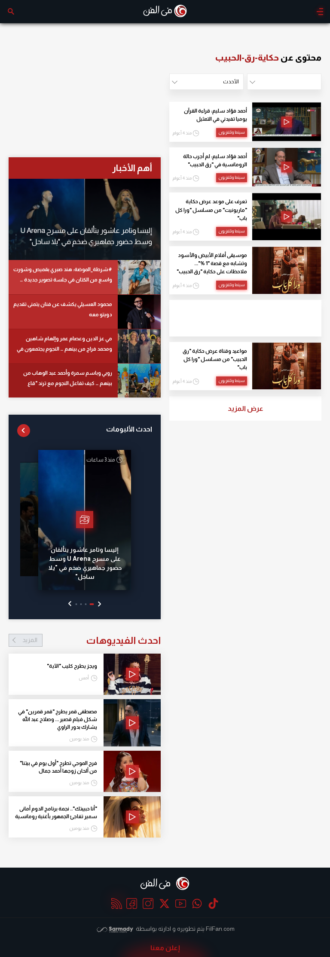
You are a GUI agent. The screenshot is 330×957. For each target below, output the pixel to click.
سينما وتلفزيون (231, 132)
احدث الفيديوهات (91, 640)
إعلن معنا (165, 947)
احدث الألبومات (129, 429)
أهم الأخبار (132, 168)
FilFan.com (220, 928)
